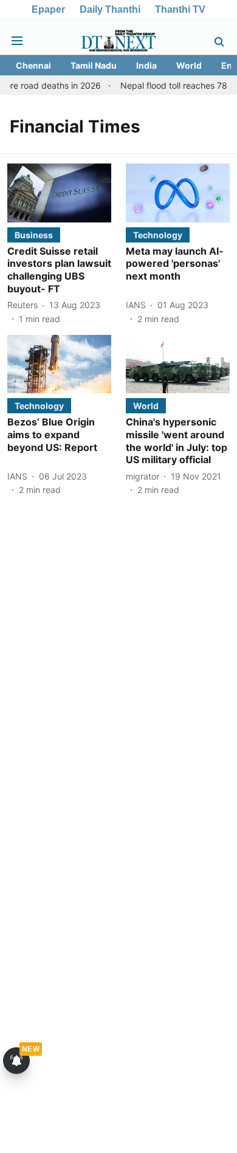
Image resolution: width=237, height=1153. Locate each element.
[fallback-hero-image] (59, 192)
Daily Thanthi (110, 9)
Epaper (48, 9)
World (189, 65)
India (146, 65)
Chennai (33, 65)
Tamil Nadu (93, 65)
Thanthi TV (180, 9)
